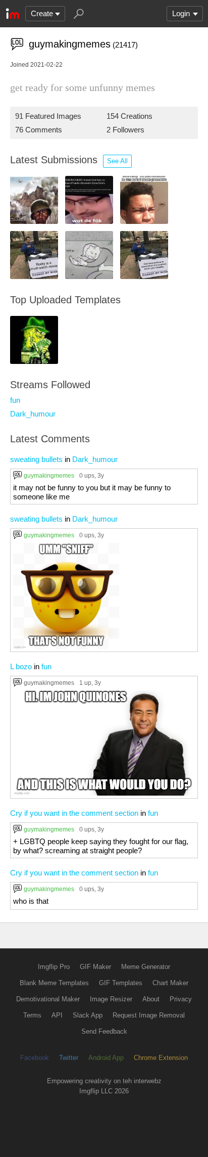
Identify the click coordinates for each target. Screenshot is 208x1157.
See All (117, 161)
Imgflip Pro (54, 966)
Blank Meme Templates (54, 983)
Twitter (68, 1057)
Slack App (87, 1015)
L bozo (21, 666)
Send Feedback (104, 1031)
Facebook (34, 1057)
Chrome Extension (161, 1057)
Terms (32, 1015)
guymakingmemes (49, 475)
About (151, 999)
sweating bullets (36, 459)
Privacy (181, 999)
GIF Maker (95, 966)
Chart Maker (170, 983)
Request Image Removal (149, 1015)
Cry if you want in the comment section (74, 813)
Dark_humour (33, 413)
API (57, 1015)
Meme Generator (145, 966)
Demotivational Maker (48, 999)
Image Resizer (111, 999)
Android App (106, 1057)
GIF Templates (120, 983)
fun (15, 400)
